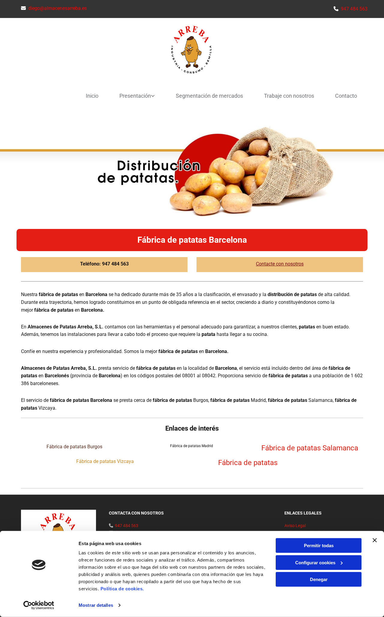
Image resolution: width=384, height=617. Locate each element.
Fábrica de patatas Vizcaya (104, 461)
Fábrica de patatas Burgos (75, 446)
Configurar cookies (315, 562)
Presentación (135, 96)
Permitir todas (319, 545)
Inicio (92, 96)
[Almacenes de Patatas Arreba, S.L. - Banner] (192, 170)
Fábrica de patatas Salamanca (309, 448)
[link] (132, 96)
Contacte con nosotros (280, 264)
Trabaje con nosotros (289, 96)
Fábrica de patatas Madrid (192, 446)
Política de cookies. (122, 588)
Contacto (346, 96)
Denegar (319, 579)
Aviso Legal (295, 525)
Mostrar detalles (96, 605)
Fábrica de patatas (250, 462)
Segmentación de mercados (209, 96)
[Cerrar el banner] (375, 540)
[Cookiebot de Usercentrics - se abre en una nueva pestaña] (39, 605)
